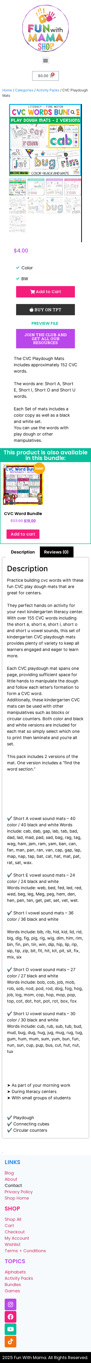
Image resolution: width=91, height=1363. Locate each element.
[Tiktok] (10, 1341)
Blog (9, 1173)
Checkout (15, 1232)
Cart (9, 1225)
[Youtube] (10, 1329)
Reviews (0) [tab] (56, 552)
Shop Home (17, 1198)
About (11, 1179)
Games (12, 1291)
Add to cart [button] (23, 534)
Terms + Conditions (25, 1251)
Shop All (13, 1219)
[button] (45, 60)
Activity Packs (47, 90)
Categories (24, 90)
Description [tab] (23, 552)
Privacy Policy (19, 1192)
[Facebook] (10, 1317)
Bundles (13, 1284)
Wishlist (13, 1244)
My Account (17, 1238)
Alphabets (15, 1272)
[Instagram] (10, 1304)
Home (7, 90)
